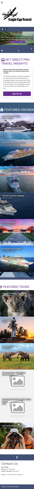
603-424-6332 (24, 50)
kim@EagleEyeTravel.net (10, 50)
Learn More (13, 41)
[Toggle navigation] (1, 3)
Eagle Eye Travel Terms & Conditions (12, 474)
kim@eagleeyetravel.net (12, 471)
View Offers (21, 41)
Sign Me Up (17, 94)
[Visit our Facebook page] (31, 49)
